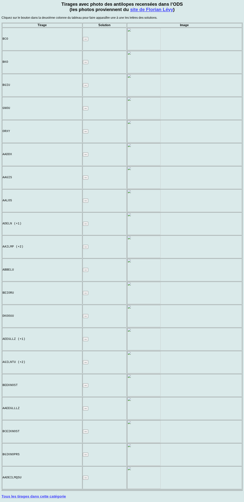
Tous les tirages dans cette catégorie (34, 496)
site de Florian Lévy (151, 9)
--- (85, 39)
